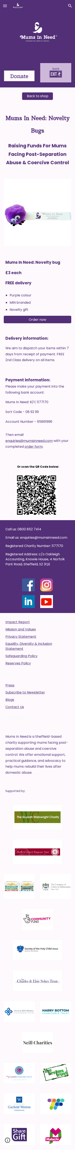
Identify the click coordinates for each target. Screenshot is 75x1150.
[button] (5, 5)
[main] (37, 139)
